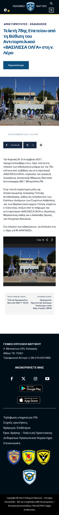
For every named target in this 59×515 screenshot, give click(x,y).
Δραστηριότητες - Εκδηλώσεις (25, 24)
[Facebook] (12, 379)
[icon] (51, 10)
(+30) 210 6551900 (39, 357)
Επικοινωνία (11, 443)
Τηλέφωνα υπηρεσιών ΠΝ (20, 417)
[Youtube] (47, 379)
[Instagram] (35, 379)
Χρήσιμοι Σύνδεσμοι (17, 427)
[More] (41, 145)
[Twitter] (24, 379)
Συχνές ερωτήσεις (15, 422)
